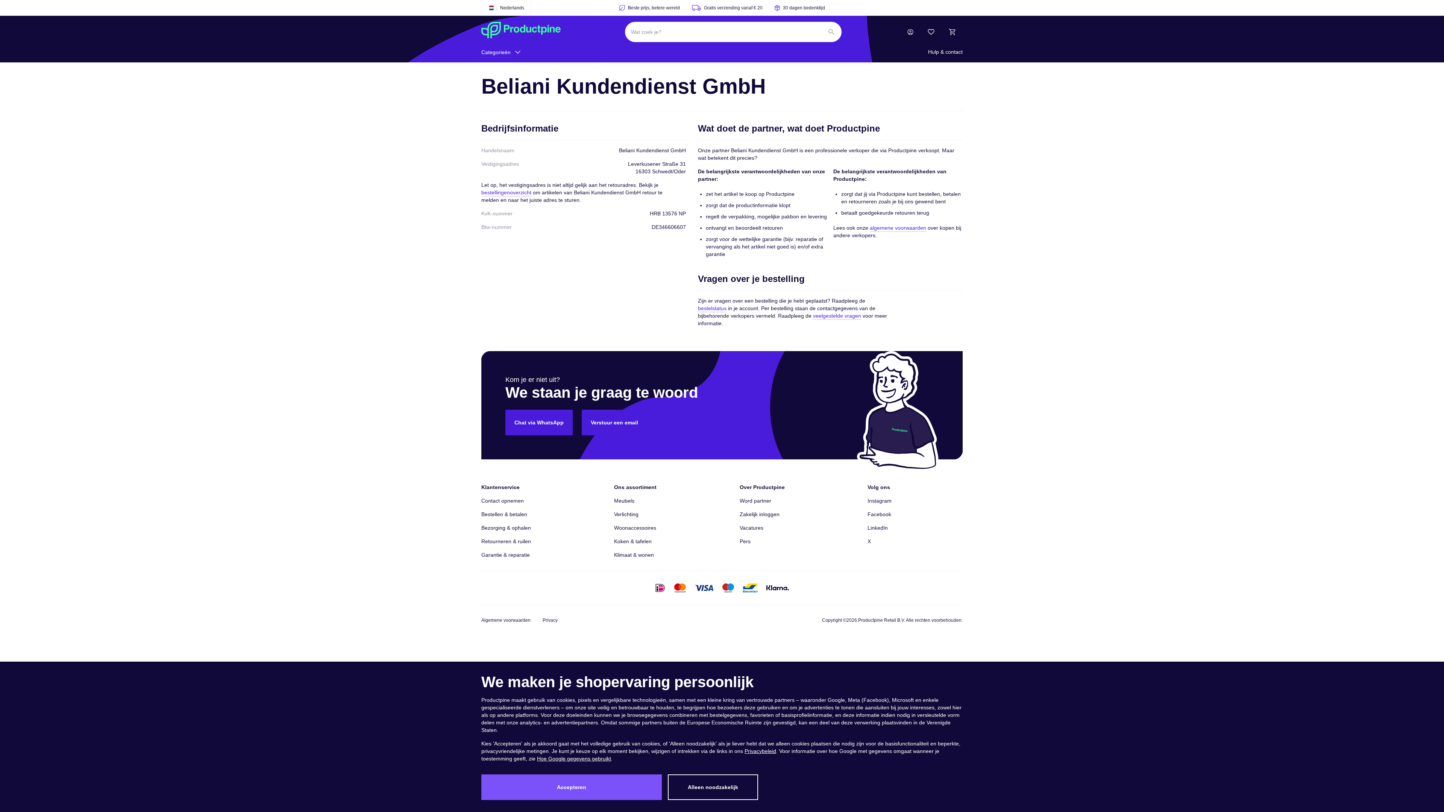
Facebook (879, 514)
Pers (745, 541)
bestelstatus (712, 308)
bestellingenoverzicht (506, 192)
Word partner (755, 501)
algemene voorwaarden (898, 228)
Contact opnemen (502, 501)
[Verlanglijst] (931, 32)
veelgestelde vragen (837, 316)
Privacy (550, 620)
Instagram (880, 501)
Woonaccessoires (635, 528)
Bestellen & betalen (504, 514)
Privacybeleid (760, 751)
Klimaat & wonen (634, 555)
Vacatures (751, 528)
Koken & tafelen (633, 541)
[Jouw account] (910, 32)
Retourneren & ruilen (506, 541)
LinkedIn (878, 528)
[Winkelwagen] (952, 32)
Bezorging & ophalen (506, 528)
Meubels (624, 501)
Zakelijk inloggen (760, 514)
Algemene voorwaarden (506, 620)
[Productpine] (521, 32)
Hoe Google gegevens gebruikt (574, 759)
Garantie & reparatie (505, 555)
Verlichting (626, 514)
